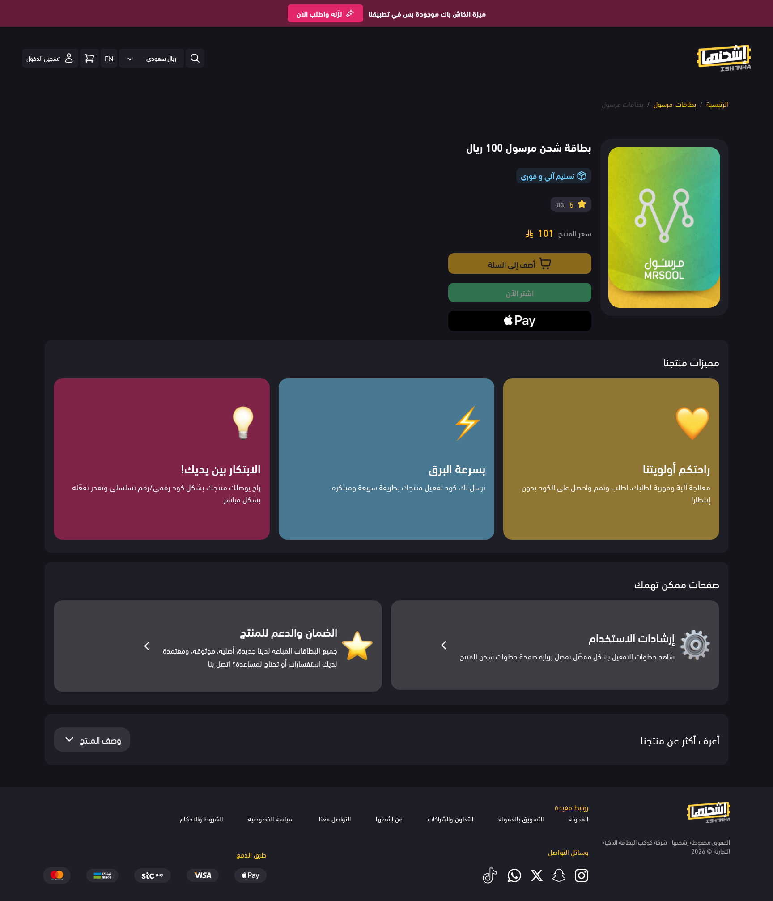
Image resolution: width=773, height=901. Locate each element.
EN (109, 58)
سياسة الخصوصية (271, 818)
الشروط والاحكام (201, 818)
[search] (195, 58)
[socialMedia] (581, 875)
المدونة (578, 818)
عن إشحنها (389, 818)
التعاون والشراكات (450, 818)
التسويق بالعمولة (521, 818)
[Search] (89, 58)
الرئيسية (717, 103)
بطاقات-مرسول (675, 103)
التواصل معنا (335, 818)
